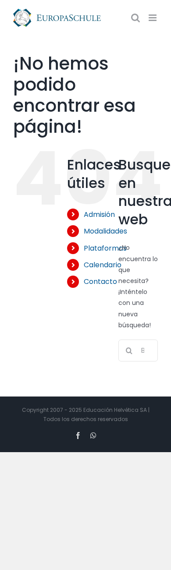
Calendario (102, 265)
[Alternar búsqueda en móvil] (135, 17)
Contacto (100, 281)
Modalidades (105, 231)
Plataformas (105, 248)
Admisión (99, 214)
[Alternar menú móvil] (153, 17)
